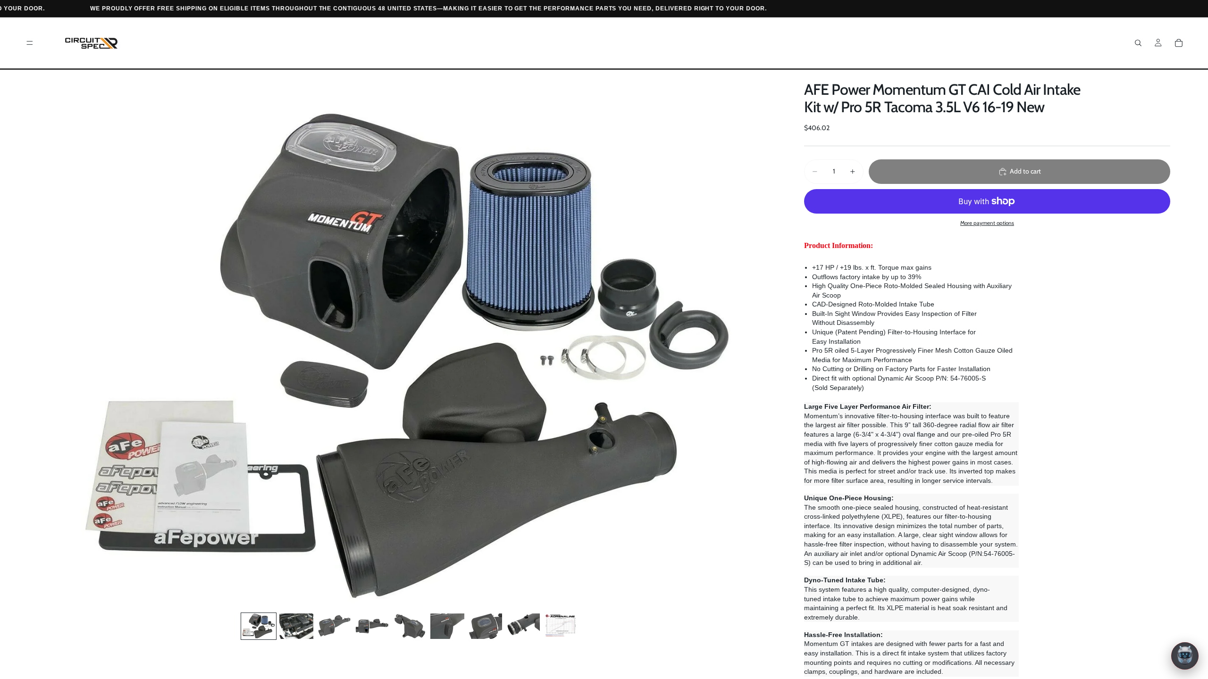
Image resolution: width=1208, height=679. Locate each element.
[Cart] (1178, 43)
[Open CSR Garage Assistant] (1185, 656)
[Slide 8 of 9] (523, 626)
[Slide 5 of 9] (410, 626)
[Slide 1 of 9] (259, 626)
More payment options (987, 223)
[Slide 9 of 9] (561, 626)
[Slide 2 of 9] (296, 626)
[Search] (1138, 43)
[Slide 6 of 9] (447, 626)
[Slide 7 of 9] (485, 626)
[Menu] (30, 43)
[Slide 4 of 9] (372, 626)
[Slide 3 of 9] (334, 626)
